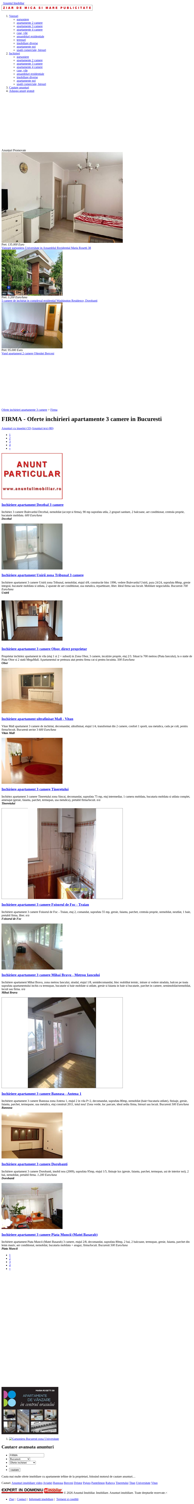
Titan (132, 1483)
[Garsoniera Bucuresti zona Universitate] (34, 1438)
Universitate (143, 1483)
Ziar (11, 1499)
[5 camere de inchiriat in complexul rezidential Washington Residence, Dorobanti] (32, 294)
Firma (53, 409)
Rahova (110, 1483)
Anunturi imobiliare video (27, 1483)
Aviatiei (47, 1483)
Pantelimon (98, 1483)
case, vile (22, 33)
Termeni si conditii (67, 1499)
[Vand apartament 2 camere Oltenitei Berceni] (32, 347)
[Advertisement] (97, 122)
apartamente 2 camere (30, 22)
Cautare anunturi (19, 87)
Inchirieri (14, 53)
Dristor (78, 1483)
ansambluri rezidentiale (30, 36)
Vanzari (13, 16)
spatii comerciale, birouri (31, 50)
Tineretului (122, 1483)
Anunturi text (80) (42, 428)
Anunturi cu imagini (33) (16, 428)
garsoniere (23, 19)
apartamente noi (26, 46)
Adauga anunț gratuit (21, 90)
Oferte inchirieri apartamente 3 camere (24, 409)
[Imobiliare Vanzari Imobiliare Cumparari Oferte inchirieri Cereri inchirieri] (22, 1462)
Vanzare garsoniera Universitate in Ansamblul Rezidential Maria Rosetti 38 (46, 247)
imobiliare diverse (27, 43)
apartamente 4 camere (30, 29)
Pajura (87, 1483)
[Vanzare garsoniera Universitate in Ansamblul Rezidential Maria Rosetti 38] (62, 241)
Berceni (68, 1483)
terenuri (21, 39)
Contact (21, 1499)
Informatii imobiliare (41, 1499)
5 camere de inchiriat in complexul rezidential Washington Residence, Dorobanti (49, 300)
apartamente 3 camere (30, 26)
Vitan (154, 1483)
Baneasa (58, 1483)
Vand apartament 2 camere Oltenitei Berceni (28, 353)
